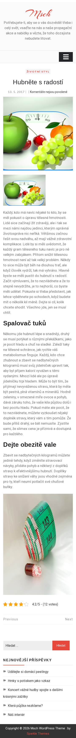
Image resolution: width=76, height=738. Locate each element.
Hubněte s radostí (38, 82)
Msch (38, 13)
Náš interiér (16, 715)
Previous (10, 619)
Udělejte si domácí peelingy (28, 672)
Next (69, 619)
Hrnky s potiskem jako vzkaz (29, 681)
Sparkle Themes (38, 733)
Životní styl (38, 71)
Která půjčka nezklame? (25, 706)
